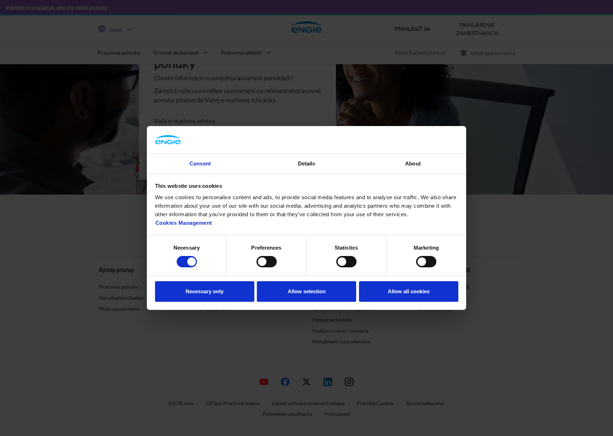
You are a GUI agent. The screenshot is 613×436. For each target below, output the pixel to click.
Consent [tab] (200, 163)
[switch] (266, 261)
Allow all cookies (409, 291)
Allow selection (307, 291)
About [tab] (413, 163)
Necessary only (204, 291)
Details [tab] (306, 163)
